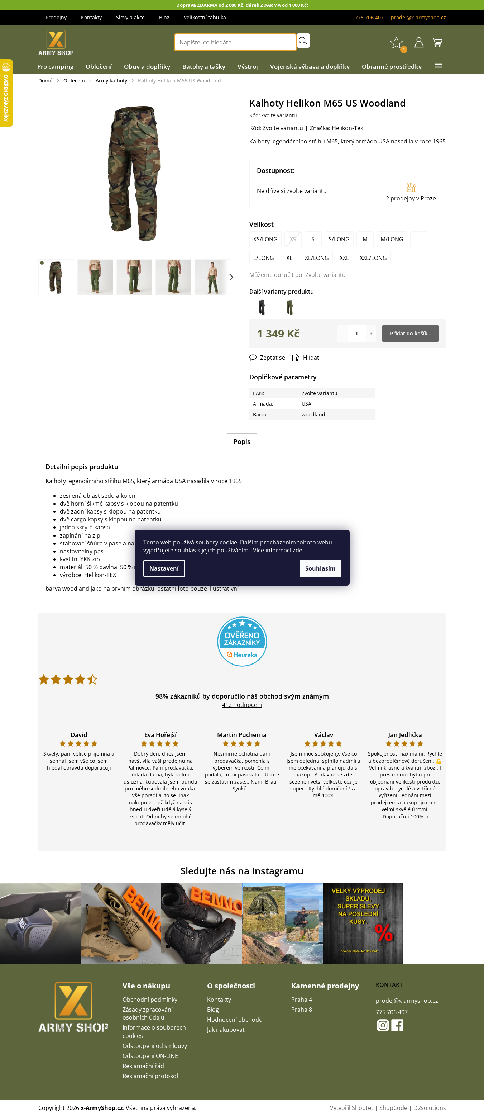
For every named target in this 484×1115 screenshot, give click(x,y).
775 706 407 (392, 1012)
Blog (164, 17)
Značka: (336, 128)
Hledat (303, 40)
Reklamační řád (143, 1066)
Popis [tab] (242, 441)
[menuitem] (55, 67)
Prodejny (56, 17)
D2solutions (429, 1108)
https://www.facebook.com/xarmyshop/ (397, 1025)
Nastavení (164, 568)
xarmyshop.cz (383, 1025)
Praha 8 (301, 1010)
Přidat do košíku (410, 333)
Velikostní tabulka (205, 17)
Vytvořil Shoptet (351, 1108)
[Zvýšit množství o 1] (371, 333)
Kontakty (91, 17)
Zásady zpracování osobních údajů (148, 1013)
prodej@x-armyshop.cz (407, 1001)
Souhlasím (320, 568)
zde (297, 550)
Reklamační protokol (150, 1076)
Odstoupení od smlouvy (155, 1046)
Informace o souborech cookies (154, 1031)
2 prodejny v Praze (411, 198)
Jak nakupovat (226, 1030)
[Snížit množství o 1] (342, 333)
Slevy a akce (130, 17)
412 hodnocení (242, 705)
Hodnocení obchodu (235, 1020)
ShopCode (393, 1108)
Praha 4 (301, 999)
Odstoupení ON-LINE (150, 1056)
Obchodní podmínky (150, 999)
